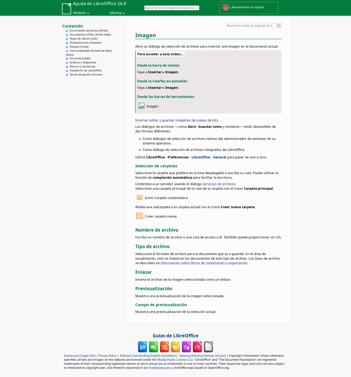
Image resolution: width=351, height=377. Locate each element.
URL (278, 237)
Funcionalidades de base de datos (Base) (89, 52)
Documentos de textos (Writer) (89, 30)
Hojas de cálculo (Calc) (84, 38)
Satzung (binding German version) (202, 356)
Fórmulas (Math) (80, 58)
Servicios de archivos (219, 183)
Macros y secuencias (82, 66)
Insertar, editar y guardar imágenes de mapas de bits (176, 120)
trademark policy (160, 368)
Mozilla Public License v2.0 (175, 360)
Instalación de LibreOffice (86, 70)
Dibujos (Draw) (79, 46)
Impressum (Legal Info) (80, 356)
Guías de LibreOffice (176, 335)
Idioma (116, 12)
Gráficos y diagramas (83, 62)
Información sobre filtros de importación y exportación (204, 263)
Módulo (79, 12)
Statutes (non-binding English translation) (148, 356)
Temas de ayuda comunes (86, 74)
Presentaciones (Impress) (85, 42)
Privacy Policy (108, 356)
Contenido (72, 26)
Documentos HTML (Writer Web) (90, 34)
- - (207, 157)
